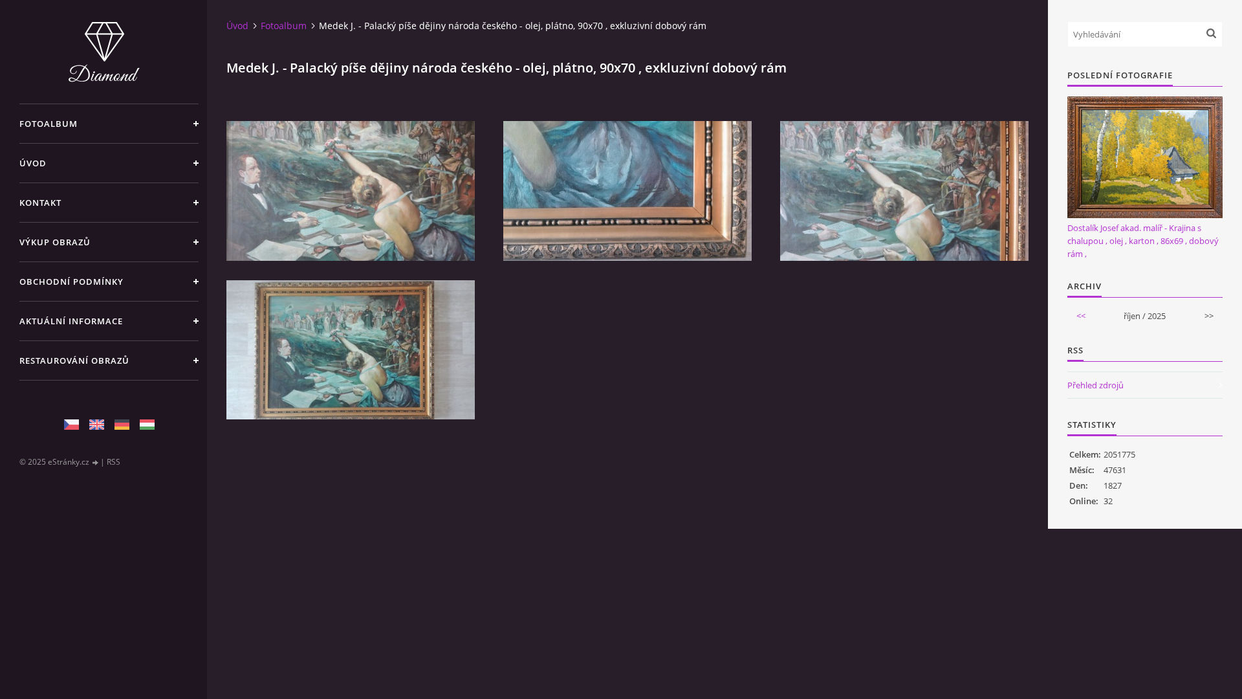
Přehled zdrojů (1095, 385)
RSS (113, 461)
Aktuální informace (71, 321)
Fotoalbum (48, 123)
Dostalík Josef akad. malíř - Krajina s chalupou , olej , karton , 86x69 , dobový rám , (1143, 241)
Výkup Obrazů (55, 242)
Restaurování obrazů (74, 360)
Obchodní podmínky (71, 281)
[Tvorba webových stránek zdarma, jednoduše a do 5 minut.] (95, 462)
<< (1080, 316)
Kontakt (40, 202)
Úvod (33, 163)
